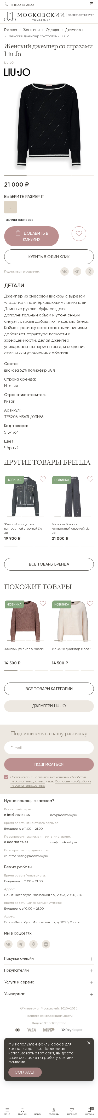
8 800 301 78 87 (16, 842)
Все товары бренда (49, 564)
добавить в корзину (35, 236)
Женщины (31, 30)
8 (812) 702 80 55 (17, 815)
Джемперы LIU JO (49, 706)
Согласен (25, 1072)
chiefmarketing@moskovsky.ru (26, 856)
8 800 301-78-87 (6, 4)
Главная (10, 30)
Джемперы (74, 30)
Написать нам (92, 4)
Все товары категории (49, 688)
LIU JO (9, 62)
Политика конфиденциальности (49, 1016)
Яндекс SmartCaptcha (49, 1023)
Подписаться (49, 764)
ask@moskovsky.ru (63, 842)
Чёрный (11, 447)
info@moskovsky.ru (63, 815)
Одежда (52, 30)
